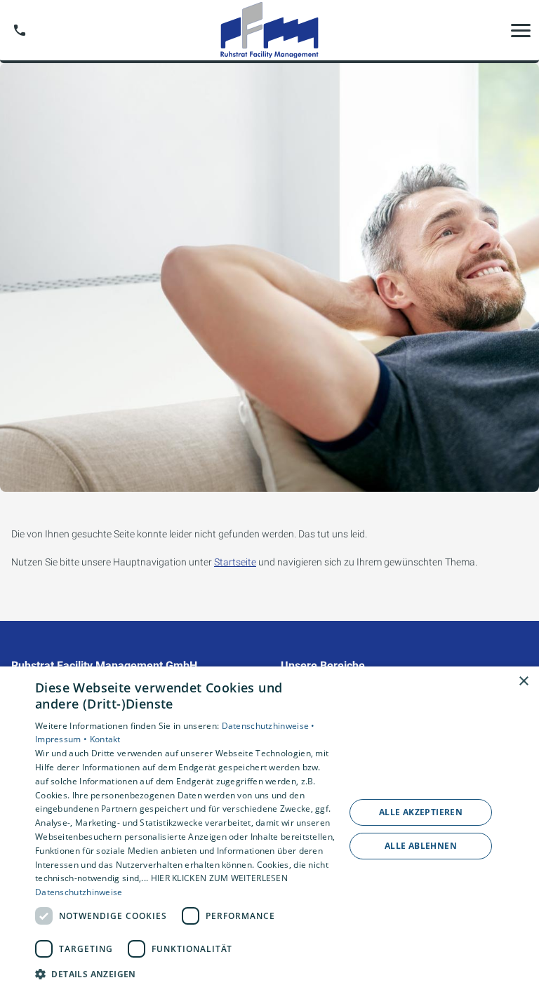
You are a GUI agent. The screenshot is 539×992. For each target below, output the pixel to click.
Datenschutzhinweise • (268, 726)
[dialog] (269, 829)
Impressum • (62, 739)
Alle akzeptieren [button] (421, 812)
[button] (520, 30)
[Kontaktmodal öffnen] (19, 30)
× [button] (523, 681)
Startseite (235, 562)
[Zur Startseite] (269, 30)
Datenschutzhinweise (79, 892)
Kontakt (105, 739)
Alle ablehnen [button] (421, 846)
